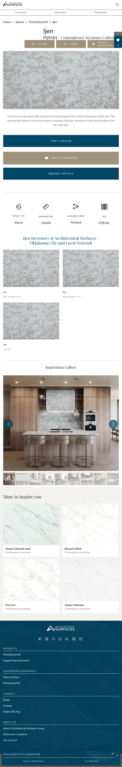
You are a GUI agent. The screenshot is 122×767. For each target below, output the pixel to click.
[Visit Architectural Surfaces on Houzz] (60, 639)
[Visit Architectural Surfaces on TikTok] (73, 639)
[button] (117, 4)
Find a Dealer (61, 140)
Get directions (92, 761)
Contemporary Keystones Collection (90, 37)
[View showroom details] (112, 754)
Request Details (61, 173)
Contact (7, 706)
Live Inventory (21, 12)
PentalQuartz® (100, 12)
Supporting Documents (16, 660)
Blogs (6, 700)
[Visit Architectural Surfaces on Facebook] (46, 639)
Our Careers (10, 740)
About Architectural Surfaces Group (23, 728)
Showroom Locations (15, 734)
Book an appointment (33, 761)
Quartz (20, 22)
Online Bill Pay (11, 711)
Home (7, 22)
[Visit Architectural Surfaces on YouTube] (80, 639)
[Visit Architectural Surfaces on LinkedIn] (66, 639)
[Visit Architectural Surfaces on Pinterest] (39, 639)
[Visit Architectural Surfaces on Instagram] (53, 639)
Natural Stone (60, 12)
